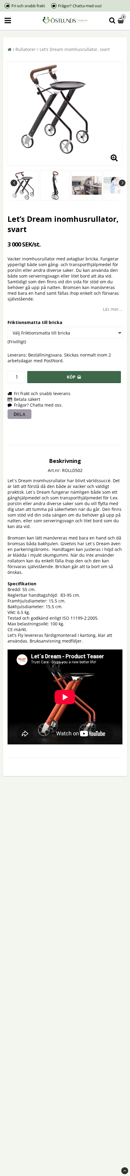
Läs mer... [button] (112, 309)
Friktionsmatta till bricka (35, 322)
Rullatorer (25, 49)
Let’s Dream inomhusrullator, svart (75, 49)
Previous (14, 183)
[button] (121, 20)
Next (122, 183)
